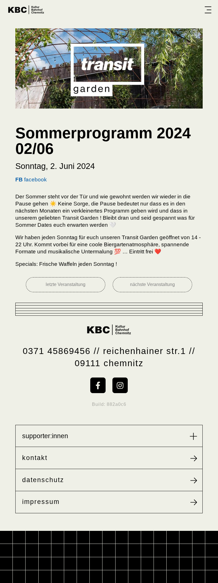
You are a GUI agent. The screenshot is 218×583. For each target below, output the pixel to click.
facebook (31, 180)
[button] (208, 9)
